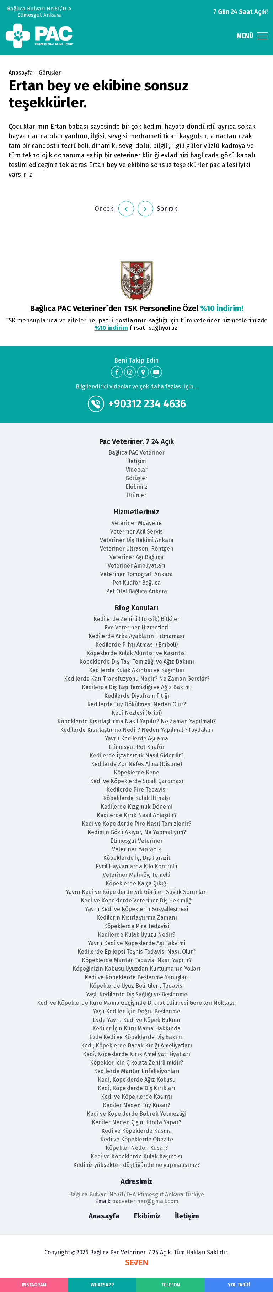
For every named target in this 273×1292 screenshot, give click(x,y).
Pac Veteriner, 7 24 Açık (136, 441)
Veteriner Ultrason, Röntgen (136, 548)
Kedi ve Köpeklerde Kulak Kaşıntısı (136, 1156)
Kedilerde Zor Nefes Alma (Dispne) (136, 764)
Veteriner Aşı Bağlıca (136, 557)
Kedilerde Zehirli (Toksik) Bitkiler (136, 619)
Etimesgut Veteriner (136, 840)
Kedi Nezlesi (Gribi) (137, 712)
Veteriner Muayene (137, 523)
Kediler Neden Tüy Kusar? (136, 1105)
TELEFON (170, 1284)
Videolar (137, 469)
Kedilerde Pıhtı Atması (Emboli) (136, 644)
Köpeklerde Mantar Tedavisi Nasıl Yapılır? (137, 960)
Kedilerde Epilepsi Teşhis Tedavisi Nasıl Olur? (136, 951)
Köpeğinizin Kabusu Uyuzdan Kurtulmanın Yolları (136, 968)
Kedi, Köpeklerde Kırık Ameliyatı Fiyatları (136, 1054)
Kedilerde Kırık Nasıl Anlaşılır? (137, 815)
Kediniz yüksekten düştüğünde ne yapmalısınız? (136, 1165)
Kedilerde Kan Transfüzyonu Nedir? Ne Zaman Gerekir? (136, 678)
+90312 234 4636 (147, 403)
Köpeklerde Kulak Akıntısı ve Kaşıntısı (136, 653)
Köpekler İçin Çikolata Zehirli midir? (136, 1062)
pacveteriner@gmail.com (145, 1201)
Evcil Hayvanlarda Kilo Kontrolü (136, 866)
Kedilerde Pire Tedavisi (136, 789)
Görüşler (50, 72)
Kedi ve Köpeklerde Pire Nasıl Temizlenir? (136, 823)
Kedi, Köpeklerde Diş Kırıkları (136, 1088)
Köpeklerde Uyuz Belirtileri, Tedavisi (137, 985)
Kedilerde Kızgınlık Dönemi (136, 806)
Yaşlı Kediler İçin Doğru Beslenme (136, 1011)
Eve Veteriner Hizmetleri (136, 627)
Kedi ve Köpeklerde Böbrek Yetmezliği (136, 1113)
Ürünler (136, 495)
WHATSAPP (102, 1284)
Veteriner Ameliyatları (136, 565)
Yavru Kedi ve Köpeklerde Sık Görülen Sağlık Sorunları (137, 892)
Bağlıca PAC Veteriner (136, 452)
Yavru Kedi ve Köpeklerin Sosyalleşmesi (136, 909)
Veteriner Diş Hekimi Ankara (136, 540)
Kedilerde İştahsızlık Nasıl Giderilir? (136, 755)
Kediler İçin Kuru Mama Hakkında (136, 1028)
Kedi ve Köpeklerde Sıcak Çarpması (136, 781)
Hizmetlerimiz (136, 512)
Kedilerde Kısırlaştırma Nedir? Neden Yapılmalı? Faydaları (136, 730)
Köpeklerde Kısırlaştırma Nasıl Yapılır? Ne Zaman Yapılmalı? (136, 721)
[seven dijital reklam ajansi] (136, 1263)
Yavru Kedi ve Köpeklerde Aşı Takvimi (136, 943)
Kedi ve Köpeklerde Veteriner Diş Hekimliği (137, 900)
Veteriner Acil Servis (136, 531)
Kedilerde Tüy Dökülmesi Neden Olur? (136, 704)
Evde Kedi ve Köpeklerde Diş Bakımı (136, 1037)
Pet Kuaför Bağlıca (136, 582)
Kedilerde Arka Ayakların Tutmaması (136, 636)
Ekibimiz (136, 486)
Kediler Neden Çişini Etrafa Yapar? (136, 1122)
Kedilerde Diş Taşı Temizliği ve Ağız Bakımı (137, 687)
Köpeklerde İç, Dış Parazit (136, 857)
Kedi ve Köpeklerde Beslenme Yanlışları (137, 977)
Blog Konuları (136, 608)
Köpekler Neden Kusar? (137, 1147)
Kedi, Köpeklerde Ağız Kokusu (137, 1079)
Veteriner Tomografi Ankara (136, 574)
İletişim (136, 461)
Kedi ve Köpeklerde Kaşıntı (136, 1096)
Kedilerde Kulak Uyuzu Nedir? (136, 934)
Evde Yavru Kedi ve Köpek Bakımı (136, 1020)
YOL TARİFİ (239, 1284)
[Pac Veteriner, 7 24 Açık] (39, 35)
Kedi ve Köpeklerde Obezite (136, 1139)
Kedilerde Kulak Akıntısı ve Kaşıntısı (136, 670)
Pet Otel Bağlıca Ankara (136, 591)
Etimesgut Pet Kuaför (137, 747)
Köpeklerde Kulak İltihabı (136, 798)
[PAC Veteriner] (117, 372)
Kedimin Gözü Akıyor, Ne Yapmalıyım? (136, 832)
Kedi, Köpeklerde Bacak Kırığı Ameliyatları (136, 1045)
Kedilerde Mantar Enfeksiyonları (137, 1071)
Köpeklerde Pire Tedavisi (136, 926)
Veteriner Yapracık (136, 849)
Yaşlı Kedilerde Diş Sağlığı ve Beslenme (136, 994)
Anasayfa (21, 72)
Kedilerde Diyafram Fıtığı (136, 695)
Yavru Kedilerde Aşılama (136, 738)
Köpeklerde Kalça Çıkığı (137, 883)
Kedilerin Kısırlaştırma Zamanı (136, 917)
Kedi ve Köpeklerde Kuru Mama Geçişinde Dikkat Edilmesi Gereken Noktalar (136, 1002)
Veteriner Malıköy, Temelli (136, 875)
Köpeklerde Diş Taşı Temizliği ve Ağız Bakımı (136, 661)
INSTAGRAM (34, 1284)
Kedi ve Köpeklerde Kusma (136, 1130)
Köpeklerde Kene (136, 772)
